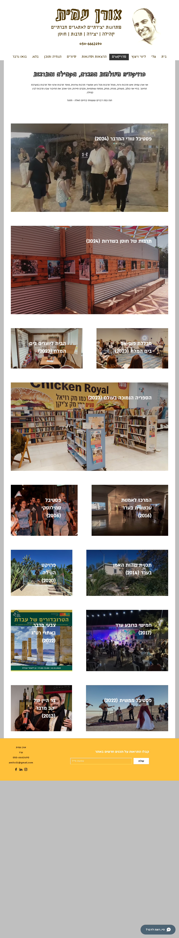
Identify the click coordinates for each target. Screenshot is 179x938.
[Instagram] (26, 769)
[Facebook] (16, 769)
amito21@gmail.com (21, 762)
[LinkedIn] (21, 769)
